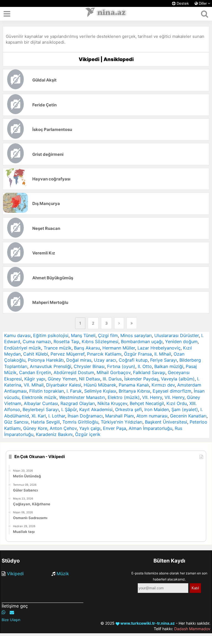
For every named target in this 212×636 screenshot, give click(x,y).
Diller (203, 3)
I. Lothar (56, 416)
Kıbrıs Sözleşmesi (100, 341)
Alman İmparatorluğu (150, 428)
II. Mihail (162, 354)
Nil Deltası (89, 379)
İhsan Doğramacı (85, 416)
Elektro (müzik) (124, 397)
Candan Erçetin (35, 372)
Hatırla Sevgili (45, 422)
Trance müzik (57, 348)
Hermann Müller (118, 348)
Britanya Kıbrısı (134, 391)
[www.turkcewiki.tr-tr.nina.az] (106, 14)
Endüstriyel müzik (22, 348)
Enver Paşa (114, 428)
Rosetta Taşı (66, 341)
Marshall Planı (119, 416)
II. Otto (145, 366)
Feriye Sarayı (163, 360)
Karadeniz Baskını (54, 434)
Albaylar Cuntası (41, 403)
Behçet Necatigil (147, 403)
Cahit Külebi (35, 354)
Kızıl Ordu (176, 403)
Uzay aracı (105, 360)
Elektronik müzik (39, 397)
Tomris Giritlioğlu (80, 422)
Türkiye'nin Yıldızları (121, 422)
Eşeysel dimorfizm (172, 391)
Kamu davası (17, 335)
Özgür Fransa (138, 354)
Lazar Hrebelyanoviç (159, 348)
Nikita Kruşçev (112, 403)
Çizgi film (108, 335)
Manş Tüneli (83, 335)
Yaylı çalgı (89, 428)
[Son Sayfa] (131, 323)
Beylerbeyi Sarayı (41, 409)
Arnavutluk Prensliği (50, 366)
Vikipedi (15, 573)
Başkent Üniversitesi (166, 422)
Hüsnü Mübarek (100, 385)
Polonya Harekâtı (46, 360)
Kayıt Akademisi (96, 409)
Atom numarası (152, 416)
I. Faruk (74, 391)
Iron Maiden (156, 409)
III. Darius (112, 379)
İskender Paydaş (141, 379)
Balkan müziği (168, 366)
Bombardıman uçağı (142, 341)
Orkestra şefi (128, 409)
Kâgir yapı (34, 379)
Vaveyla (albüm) (178, 379)
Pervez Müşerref (67, 354)
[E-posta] (12, 612)
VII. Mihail (34, 385)
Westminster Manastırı (82, 397)
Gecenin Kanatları (188, 416)
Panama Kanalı (134, 385)
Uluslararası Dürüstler (176, 335)
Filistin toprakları (46, 391)
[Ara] (204, 14)
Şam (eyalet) (184, 409)
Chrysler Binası (89, 366)
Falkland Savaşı (149, 372)
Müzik (63, 573)
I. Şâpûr (69, 409)
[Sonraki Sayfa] (119, 323)
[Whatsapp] (4, 612)
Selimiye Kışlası (100, 391)
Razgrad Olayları (77, 403)
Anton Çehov (63, 428)
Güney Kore (35, 428)
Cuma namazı (37, 341)
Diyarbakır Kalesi (63, 385)
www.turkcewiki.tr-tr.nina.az (147, 623)
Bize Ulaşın (11, 619)
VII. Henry (152, 397)
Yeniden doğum (181, 341)
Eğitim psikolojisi (50, 335)
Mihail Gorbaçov (114, 372)
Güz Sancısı (16, 422)
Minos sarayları (136, 335)
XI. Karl (38, 416)
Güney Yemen (62, 379)
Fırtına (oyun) (121, 366)
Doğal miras (78, 360)
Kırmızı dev (163, 385)
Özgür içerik (87, 434)
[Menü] (7, 14)
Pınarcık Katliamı (104, 354)
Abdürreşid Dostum (74, 372)
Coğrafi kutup (133, 360)
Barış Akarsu (87, 348)
